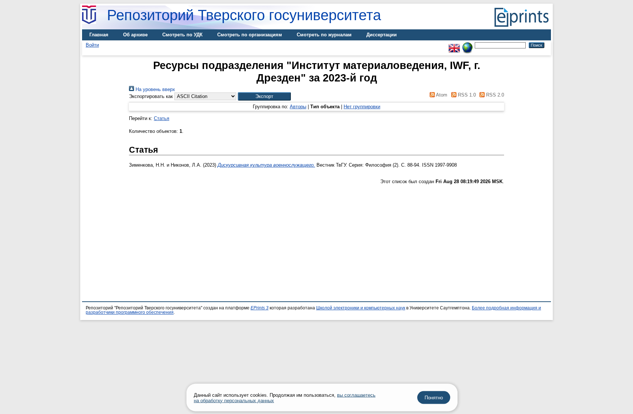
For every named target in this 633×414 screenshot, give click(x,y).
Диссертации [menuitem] (381, 34)
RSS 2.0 (494, 95)
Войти (92, 45)
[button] (264, 96)
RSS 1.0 (465, 95)
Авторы (298, 106)
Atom (441, 95)
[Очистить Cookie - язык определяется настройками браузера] (467, 45)
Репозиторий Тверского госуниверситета (244, 15)
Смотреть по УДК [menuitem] (182, 34)
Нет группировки (362, 106)
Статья (161, 118)
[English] (454, 45)
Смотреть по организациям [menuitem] (249, 34)
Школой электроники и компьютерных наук (360, 308)
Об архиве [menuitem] (135, 34)
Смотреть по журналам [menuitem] (324, 34)
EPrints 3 (260, 308)
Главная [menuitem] (98, 34)
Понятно (434, 397)
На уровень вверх (154, 89)
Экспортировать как (151, 96)
